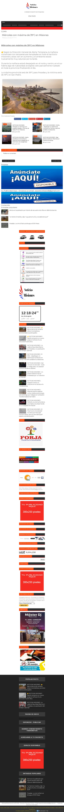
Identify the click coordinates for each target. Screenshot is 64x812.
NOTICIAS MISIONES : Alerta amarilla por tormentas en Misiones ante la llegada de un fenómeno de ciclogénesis (21, 140)
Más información (42, 810)
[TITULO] (32, 188)
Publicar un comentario (9, 153)
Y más (47, 810)
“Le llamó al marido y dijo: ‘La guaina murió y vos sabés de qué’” (28, 217)
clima (15, 37)
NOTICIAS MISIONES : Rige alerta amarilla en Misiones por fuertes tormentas (51, 139)
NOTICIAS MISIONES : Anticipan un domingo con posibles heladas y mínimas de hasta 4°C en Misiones (21, 127)
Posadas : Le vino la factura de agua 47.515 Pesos (24, 223)
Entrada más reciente (8, 160)
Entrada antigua (56, 160)
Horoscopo (41, 282)
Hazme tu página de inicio (26, 718)
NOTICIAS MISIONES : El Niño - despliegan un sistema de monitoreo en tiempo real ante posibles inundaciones (51, 127)
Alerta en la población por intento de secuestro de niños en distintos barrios (32, 210)
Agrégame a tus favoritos (26, 741)
